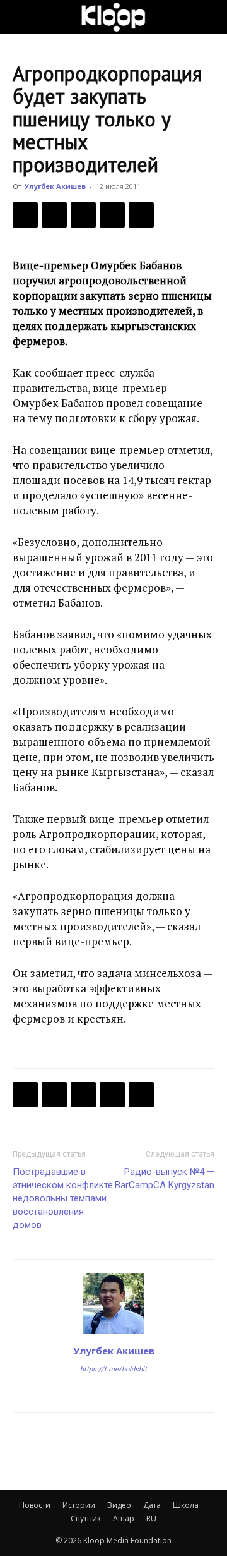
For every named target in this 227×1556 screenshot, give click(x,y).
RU (151, 1518)
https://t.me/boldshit (113, 1369)
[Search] (209, 17)
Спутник (86, 1518)
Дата (152, 1505)
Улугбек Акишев (55, 186)
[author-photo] (113, 1333)
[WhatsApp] (141, 215)
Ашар (123, 1518)
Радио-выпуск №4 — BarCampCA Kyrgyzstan (164, 1178)
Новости (34, 1505)
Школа (186, 1505)
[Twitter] (54, 215)
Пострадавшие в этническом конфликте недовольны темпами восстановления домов (63, 1198)
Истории (78, 1505)
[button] (21, 17)
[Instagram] (113, 1394)
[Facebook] (25, 215)
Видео (119, 1505)
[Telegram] (112, 215)
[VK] (83, 215)
